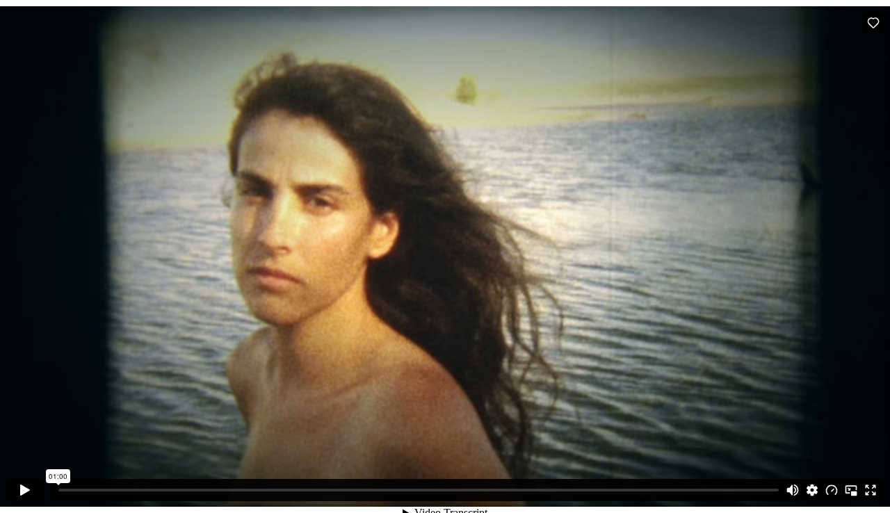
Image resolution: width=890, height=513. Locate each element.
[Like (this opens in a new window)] (873, 23)
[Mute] (792, 490)
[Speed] (831, 490)
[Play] (25, 490)
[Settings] (812, 490)
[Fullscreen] (870, 490)
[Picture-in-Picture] (851, 490)
